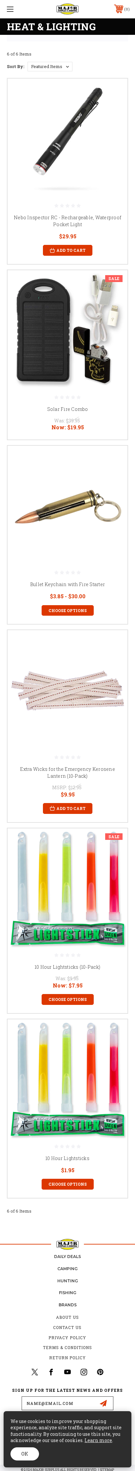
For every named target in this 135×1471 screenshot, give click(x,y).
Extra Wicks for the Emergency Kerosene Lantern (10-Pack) (67, 772)
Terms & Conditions (67, 1347)
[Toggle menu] (19, 9)
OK (24, 1454)
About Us (67, 1317)
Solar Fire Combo (67, 409)
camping (67, 1268)
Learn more (98, 1440)
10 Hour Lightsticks (67, 1158)
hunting (67, 1280)
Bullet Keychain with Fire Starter (67, 584)
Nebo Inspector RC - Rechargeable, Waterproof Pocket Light (67, 220)
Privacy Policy (67, 1337)
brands (68, 1304)
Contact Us (67, 1327)
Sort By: (15, 66)
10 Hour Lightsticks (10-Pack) (67, 967)
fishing (67, 1292)
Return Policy (67, 1357)
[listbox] (50, 66)
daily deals (67, 1256)
